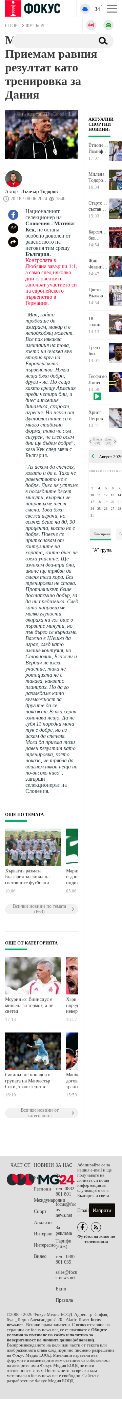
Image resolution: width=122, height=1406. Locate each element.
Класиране (102, 534)
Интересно (45, 1245)
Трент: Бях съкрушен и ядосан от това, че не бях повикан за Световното (98, 351)
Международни (45, 1200)
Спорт (40, 1211)
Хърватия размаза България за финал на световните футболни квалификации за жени (29, 877)
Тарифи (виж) (64, 1243)
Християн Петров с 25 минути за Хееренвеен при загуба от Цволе (98, 415)
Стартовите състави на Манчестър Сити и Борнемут (98, 206)
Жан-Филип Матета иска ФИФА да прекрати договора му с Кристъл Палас (98, 264)
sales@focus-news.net (66, 1275)
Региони (42, 1189)
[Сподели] (13, 242)
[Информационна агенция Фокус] (82, 1227)
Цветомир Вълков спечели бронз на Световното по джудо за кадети (98, 293)
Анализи (43, 1222)
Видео (40, 1256)
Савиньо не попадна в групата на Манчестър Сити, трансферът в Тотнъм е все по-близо (28, 1081)
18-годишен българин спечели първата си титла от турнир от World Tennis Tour (97, 322)
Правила (64, 1300)
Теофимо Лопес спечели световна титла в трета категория (98, 379)
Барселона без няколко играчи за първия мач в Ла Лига (98, 235)
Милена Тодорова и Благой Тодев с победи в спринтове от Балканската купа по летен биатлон (98, 177)
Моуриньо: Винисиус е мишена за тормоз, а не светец (29, 1005)
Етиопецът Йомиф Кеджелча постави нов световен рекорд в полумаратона (98, 148)
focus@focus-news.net (66, 1210)
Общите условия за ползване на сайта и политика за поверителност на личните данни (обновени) (57, 1334)
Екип (61, 1288)
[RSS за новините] (96, 1227)
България (43, 1177)
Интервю (43, 1233)
